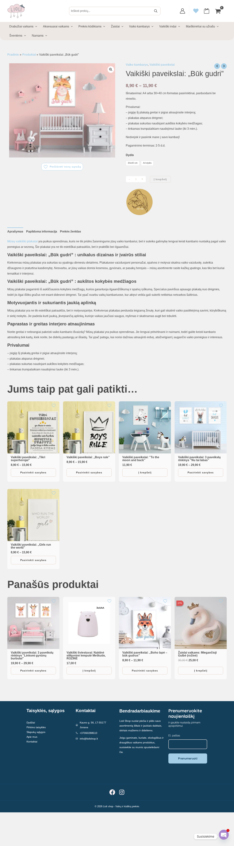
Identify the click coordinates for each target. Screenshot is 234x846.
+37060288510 (88, 732)
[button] (110, 69)
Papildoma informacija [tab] (41, 231)
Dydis (130, 155)
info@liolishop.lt (89, 738)
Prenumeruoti (187, 758)
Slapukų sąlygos (36, 732)
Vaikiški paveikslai (162, 64)
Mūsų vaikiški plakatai (22, 241)
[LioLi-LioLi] (139, 202)
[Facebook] (112, 792)
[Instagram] (122, 792)
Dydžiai (31, 722)
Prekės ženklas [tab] (70, 231)
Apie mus (32, 736)
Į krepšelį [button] (145, 472)
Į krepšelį (160, 179)
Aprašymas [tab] (15, 231)
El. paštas (174, 735)
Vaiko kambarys (137, 64)
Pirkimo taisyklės (36, 727)
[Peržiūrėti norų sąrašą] (54, 405)
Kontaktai (32, 741)
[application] (35, 26)
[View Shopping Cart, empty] (218, 11)
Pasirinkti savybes (33, 472)
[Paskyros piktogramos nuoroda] (182, 11)
